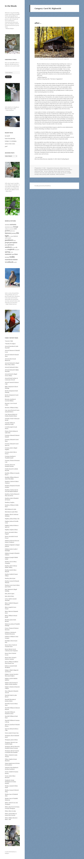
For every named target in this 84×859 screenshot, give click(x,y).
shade (58, 173)
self (12, 247)
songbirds (10, 249)
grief (6, 146)
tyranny (7, 257)
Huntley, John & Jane (10, 578)
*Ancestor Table (9, 341)
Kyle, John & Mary (9, 596)
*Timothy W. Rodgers (10, 343)
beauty (11, 227)
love (10, 236)
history (13, 230)
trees (40, 174)
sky (16, 247)
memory (15, 236)
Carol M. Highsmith (58, 169)
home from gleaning (10, 138)
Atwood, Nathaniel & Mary (11, 367)
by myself (7, 136)
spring (7, 252)
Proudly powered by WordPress (43, 185)
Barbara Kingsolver (39, 169)
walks (12, 257)
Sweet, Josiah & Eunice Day (12, 733)
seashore (8, 247)
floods (55, 171)
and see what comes (10, 143)
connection (11, 229)
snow (6, 249)
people (7, 242)
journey (13, 233)
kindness (37, 173)
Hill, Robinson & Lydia (10, 509)
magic (12, 236)
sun (13, 254)
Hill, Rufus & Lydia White (11, 512)
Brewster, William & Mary (11, 407)
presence (11, 245)
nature (9, 238)
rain (56, 173)
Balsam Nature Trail (65, 168)
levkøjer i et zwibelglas (10, 141)
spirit (18, 249)
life (17, 233)
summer (8, 254)
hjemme (8, 233)
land (41, 173)
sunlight (69, 173)
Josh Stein (40, 171)
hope (58, 171)
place (6, 245)
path (46, 173)
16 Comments (61, 174)
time (16, 254)
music (6, 238)
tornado (37, 174)
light (7, 236)
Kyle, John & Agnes (9, 593)
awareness (7, 227)
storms (11, 252)
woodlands (9, 262)
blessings (51, 171)
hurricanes (67, 171)
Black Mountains (48, 169)
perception (13, 242)
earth (15, 229)
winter (15, 259)
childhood (7, 228)
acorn (46, 171)
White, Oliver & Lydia (10, 811)
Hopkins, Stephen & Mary (11, 529)
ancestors (7, 224)
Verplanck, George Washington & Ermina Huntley (10, 781)
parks (15, 240)
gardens (7, 231)
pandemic (9, 240)
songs (16, 249)
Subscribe (8, 76)
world (15, 262)
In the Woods (11, 6)
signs (14, 247)
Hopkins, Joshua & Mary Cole (12, 518)
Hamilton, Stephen (9, 502)
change (15, 227)
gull (11, 230)
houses (62, 171)
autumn (13, 224)
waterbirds (8, 259)
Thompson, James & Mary (11, 740)
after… (38, 23)
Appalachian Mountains (54, 168)
